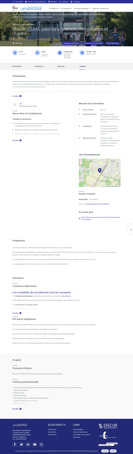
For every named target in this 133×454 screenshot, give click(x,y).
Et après (82, 66)
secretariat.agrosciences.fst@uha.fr (97, 204)
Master (41, 14)
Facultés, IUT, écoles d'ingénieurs (37, 2)
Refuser (113, 451)
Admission (61, 66)
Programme (39, 66)
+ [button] (81, 161)
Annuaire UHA (52, 434)
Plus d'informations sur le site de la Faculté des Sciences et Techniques (100, 218)
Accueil (14, 14)
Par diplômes (53, 8)
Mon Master (66, 296)
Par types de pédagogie (81, 8)
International (76, 2)
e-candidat (32, 309)
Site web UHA (19, 2)
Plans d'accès (52, 429)
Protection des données (80, 432)
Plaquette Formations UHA (100, 8)
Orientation (54, 2)
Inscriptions (65, 2)
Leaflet (103, 186)
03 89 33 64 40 (21, 439)
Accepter (105, 451)
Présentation (16, 66)
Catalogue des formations (28, 14)
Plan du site (76, 437)
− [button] (81, 163)
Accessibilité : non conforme (81, 434)
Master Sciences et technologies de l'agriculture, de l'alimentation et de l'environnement (75, 14)
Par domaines (66, 8)
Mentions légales (78, 429)
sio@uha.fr (22, 437)
